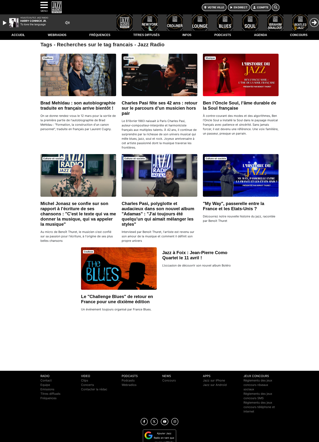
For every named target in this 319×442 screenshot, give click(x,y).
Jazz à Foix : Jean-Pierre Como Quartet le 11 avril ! (194, 255)
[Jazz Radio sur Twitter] (154, 421)
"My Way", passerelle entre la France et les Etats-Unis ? (233, 206)
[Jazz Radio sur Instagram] (174, 421)
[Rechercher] (275, 7)
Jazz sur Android (215, 385)
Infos (186, 35)
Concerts (87, 385)
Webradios (57, 35)
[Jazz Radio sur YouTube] (164, 421)
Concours (299, 35)
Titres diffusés (146, 35)
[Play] (5, 23)
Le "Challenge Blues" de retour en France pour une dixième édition (117, 299)
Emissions (47, 389)
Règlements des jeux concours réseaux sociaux (257, 385)
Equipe (45, 385)
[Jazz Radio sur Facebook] (144, 421)
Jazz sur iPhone (214, 380)
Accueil (18, 35)
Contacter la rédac (94, 389)
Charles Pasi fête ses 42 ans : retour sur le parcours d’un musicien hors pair (159, 108)
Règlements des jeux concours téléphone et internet (259, 407)
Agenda (260, 35)
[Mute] (67, 22)
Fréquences (99, 35)
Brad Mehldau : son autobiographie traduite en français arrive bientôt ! (77, 105)
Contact (46, 380)
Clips (84, 380)
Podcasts (222, 35)
